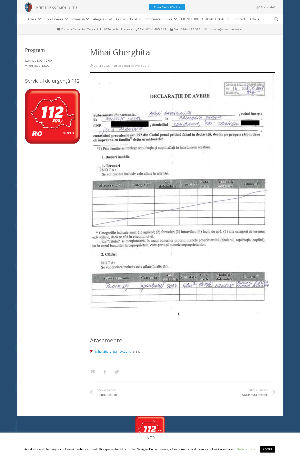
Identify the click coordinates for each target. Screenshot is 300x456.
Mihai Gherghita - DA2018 (113, 351)
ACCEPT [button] (267, 449)
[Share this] (105, 372)
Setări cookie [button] (246, 449)
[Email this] (94, 372)
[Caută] (276, 19)
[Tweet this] (115, 372)
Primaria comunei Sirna (56, 7)
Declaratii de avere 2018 (133, 66)
